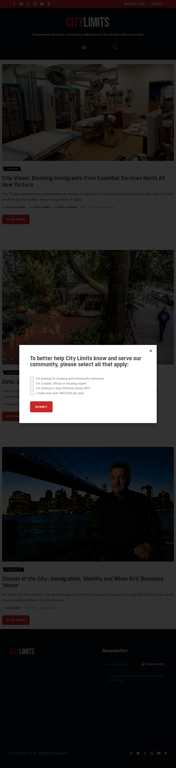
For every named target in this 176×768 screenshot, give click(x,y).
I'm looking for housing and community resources (70, 378)
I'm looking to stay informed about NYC (63, 388)
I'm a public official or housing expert (61, 383)
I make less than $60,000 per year (60, 393)
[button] (150, 350)
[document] (88, 384)
